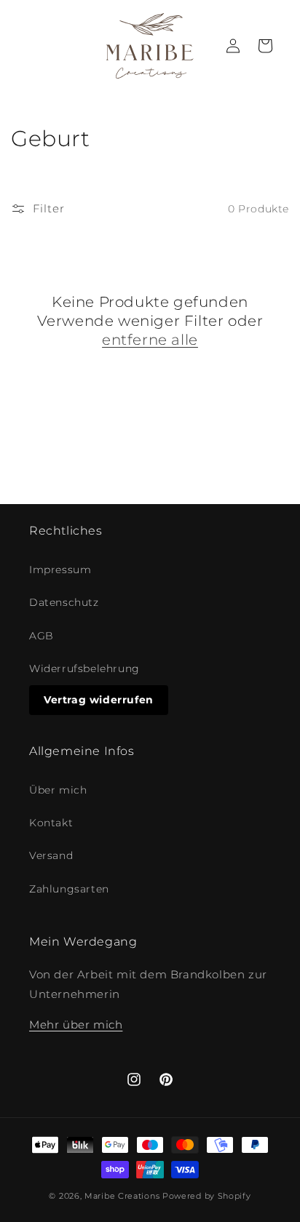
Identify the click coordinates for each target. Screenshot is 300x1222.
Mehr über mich (75, 1024)
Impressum (60, 569)
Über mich (58, 789)
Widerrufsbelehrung (84, 668)
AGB (41, 635)
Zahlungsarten (69, 888)
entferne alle (150, 339)
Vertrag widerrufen (99, 699)
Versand (51, 855)
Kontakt (51, 822)
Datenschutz (64, 602)
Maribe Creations (121, 1196)
